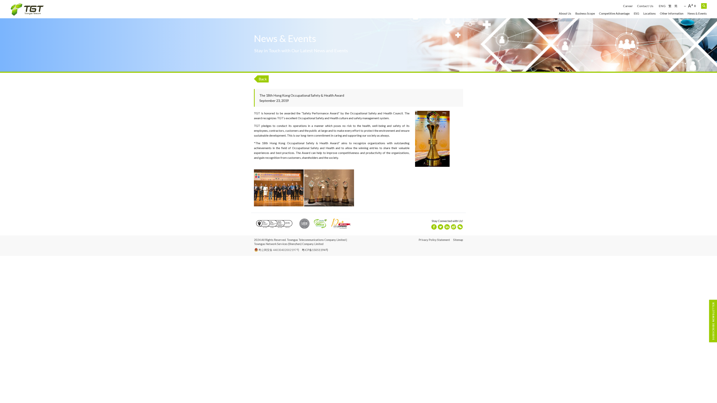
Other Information (671, 13)
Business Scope (585, 13)
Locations (649, 13)
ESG (636, 13)
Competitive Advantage (614, 13)
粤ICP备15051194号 (315, 250)
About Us (565, 13)
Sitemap (458, 239)
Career (628, 6)
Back (263, 79)
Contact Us (645, 6)
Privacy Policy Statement (434, 239)
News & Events (697, 13)
